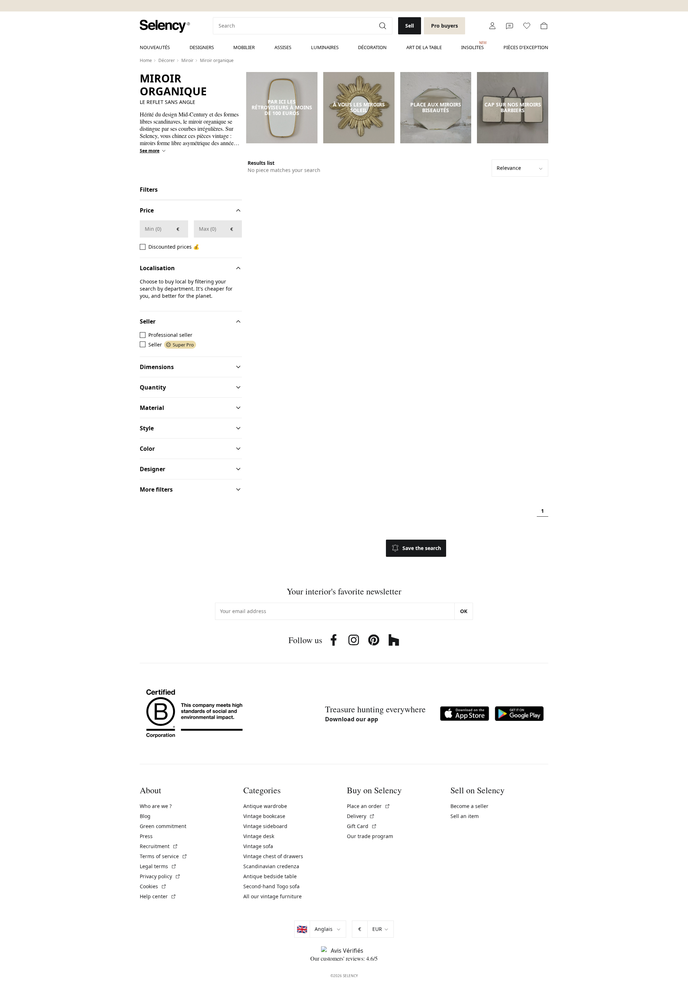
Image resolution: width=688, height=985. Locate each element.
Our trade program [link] (370, 836)
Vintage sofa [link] (258, 846)
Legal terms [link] (158, 866)
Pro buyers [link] (444, 25)
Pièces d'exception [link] (525, 47)
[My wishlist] (526, 25)
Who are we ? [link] (156, 806)
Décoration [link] (372, 47)
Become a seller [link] (469, 806)
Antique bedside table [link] (270, 876)
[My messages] (509, 25)
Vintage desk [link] (258, 836)
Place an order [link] (368, 806)
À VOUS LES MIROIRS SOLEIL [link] (359, 107)
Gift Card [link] (362, 826)
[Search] (383, 26)
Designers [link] (202, 47)
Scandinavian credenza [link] (271, 866)
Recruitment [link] (159, 846)
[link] (165, 26)
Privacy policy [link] (160, 876)
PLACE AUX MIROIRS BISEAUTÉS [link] (435, 107)
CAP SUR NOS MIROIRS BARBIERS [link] (512, 107)
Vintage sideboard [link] (265, 826)
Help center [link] (158, 896)
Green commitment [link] (163, 826)
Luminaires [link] (325, 47)
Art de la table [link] (424, 47)
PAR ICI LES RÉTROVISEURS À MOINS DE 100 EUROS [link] (282, 107)
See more (149, 151)
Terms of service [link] (163, 856)
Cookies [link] (153, 886)
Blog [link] (145, 816)
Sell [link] (409, 25)
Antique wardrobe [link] (265, 806)
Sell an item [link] (464, 816)
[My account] (492, 25)
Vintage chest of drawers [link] (273, 856)
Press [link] (146, 836)
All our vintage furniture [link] (272, 896)
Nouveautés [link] (155, 47)
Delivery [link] (361, 816)
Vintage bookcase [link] (264, 816)
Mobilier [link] (244, 47)
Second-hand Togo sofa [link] (271, 886)
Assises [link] (282, 47)
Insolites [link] (472, 45)
